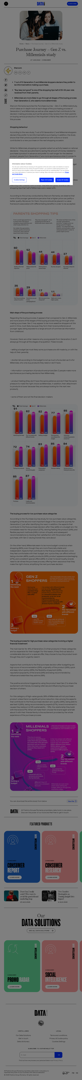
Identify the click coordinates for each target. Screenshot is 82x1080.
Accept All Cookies (62, 180)
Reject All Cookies (46, 180)
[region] (41, 172)
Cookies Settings (19, 180)
